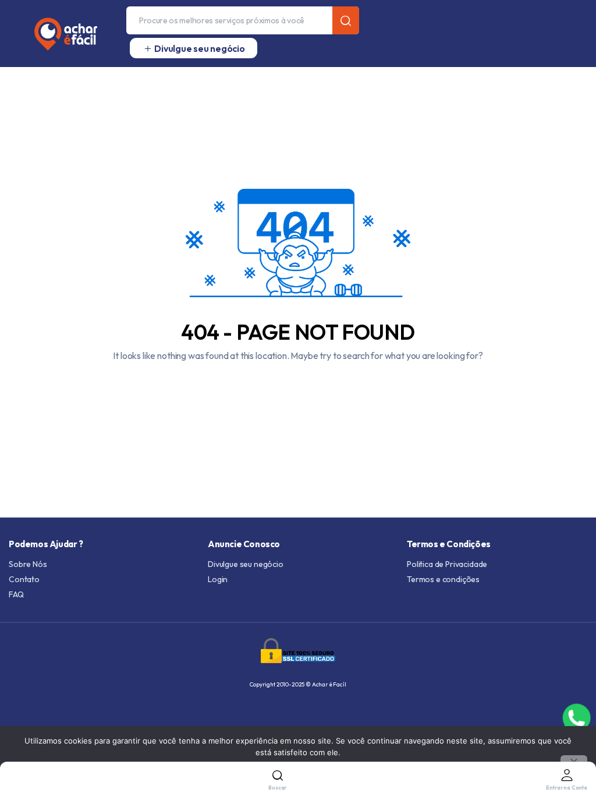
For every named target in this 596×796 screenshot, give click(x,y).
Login (218, 579)
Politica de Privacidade (447, 564)
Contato (24, 579)
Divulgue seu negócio (245, 564)
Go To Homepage (298, 383)
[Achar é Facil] (61, 33)
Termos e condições (443, 579)
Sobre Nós (28, 564)
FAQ (16, 594)
